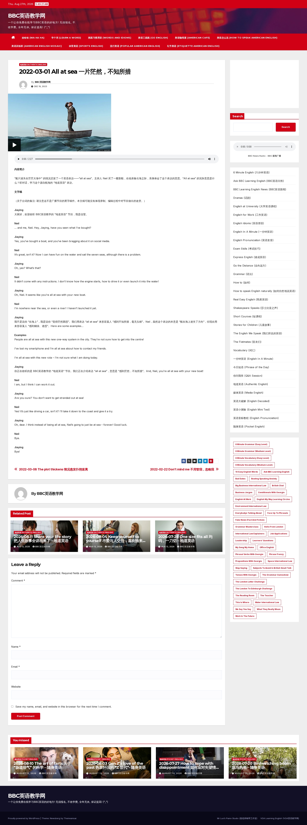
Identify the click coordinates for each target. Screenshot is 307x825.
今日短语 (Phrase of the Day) (251, 367)
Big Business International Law (250, 485)
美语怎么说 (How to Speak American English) (247, 37)
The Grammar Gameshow (275, 575)
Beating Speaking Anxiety (264, 478)
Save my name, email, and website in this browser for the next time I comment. (63, 706)
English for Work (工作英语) (250, 214)
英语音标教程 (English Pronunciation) (256, 418)
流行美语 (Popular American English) (135, 46)
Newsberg (55, 818)
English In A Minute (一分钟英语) (253, 231)
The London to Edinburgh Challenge (253, 588)
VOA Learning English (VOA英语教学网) (279, 818)
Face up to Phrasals (277, 513)
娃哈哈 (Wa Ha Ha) (33, 37)
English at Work (243, 499)
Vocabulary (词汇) (244, 350)
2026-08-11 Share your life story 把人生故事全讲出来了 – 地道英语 (42, 538)
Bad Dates (240, 478)
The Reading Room (244, 595)
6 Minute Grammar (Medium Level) (253, 451)
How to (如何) (241, 282)
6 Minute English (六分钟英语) (251, 172)
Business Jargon (243, 492)
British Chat (278, 485)
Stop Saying (241, 568)
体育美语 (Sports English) (86, 46)
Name (16, 646)
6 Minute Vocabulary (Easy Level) (252, 458)
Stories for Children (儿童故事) (252, 324)
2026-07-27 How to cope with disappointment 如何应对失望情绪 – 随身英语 (189, 767)
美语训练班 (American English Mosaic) (37, 46)
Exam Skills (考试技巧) (247, 248)
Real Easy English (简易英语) (250, 299)
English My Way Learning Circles (273, 499)
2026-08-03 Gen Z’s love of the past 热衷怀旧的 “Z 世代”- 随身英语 (116, 765)
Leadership (241, 540)
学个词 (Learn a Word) (66, 37)
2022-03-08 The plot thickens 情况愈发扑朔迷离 (53, 469)
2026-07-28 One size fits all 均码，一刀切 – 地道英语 (185, 538)
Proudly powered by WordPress (24, 818)
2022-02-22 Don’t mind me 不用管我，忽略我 (182, 469)
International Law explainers (249, 533)
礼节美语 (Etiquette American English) (193, 46)
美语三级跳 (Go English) (153, 37)
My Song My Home (244, 547)
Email (15, 666)
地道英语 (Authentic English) (33, 65)
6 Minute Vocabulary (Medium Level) (254, 465)
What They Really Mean (268, 609)
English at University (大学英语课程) (255, 206)
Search (237, 116)
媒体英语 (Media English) (248, 392)
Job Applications (278, 533)
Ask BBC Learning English (276, 472)
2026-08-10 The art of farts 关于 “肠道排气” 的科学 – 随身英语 (42, 765)
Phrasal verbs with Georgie (249, 554)
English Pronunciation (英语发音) (253, 240)
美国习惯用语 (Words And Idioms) (109, 37)
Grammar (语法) (243, 274)
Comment (18, 580)
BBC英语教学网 (26, 15)
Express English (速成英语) (249, 257)
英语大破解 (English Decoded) (251, 401)
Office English (267, 547)
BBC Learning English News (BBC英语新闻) (259, 189)
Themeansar (70, 818)
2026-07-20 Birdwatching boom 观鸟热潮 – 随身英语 (261, 765)
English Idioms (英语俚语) (248, 223)
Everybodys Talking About (248, 513)
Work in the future (244, 616)
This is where (242, 602)
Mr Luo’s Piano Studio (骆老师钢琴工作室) (237, 818)
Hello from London (273, 527)
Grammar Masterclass (246, 527)
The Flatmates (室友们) (247, 341)
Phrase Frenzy (276, 554)
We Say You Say (243, 609)
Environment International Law (250, 506)
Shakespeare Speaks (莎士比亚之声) (255, 308)
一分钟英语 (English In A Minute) (253, 358)
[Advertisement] (264, 84)
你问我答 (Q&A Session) (248, 375)
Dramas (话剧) (242, 197)
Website (16, 686)
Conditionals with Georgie (271, 492)
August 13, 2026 (27, 773)
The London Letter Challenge (250, 582)
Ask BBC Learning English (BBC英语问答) (258, 180)
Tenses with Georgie (245, 575)
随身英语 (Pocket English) (249, 426)
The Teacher (266, 595)
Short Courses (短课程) (247, 316)
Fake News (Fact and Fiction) (249, 520)
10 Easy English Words (246, 472)
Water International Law (267, 602)
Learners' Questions (263, 540)
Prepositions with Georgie (248, 561)
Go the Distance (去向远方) (249, 265)
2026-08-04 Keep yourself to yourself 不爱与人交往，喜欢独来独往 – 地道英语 (116, 540)
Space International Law (280, 561)
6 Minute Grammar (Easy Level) (251, 444)
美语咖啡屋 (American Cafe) (192, 37)
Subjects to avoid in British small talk (272, 568)
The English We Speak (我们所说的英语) (257, 333)
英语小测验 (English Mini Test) (251, 409)
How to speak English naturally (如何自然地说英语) (264, 291)
